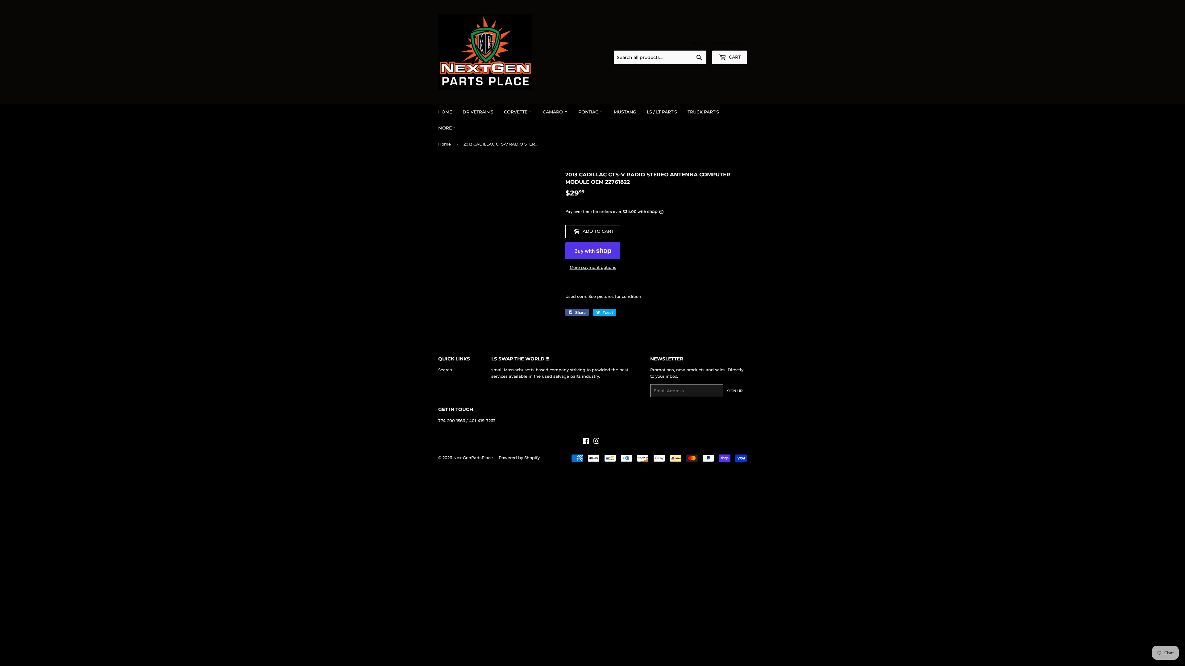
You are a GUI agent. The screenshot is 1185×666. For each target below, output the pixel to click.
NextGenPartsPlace (473, 457)
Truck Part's (703, 112)
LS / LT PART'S (662, 112)
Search (445, 369)
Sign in (698, 43)
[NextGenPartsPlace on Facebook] (586, 441)
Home (445, 112)
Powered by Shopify (519, 457)
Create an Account (730, 43)
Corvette (516, 112)
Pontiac (589, 112)
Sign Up (735, 390)
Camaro (553, 112)
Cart (734, 57)
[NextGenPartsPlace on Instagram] (596, 441)
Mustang (625, 112)
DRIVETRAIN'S (478, 112)
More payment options (593, 267)
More (445, 128)
